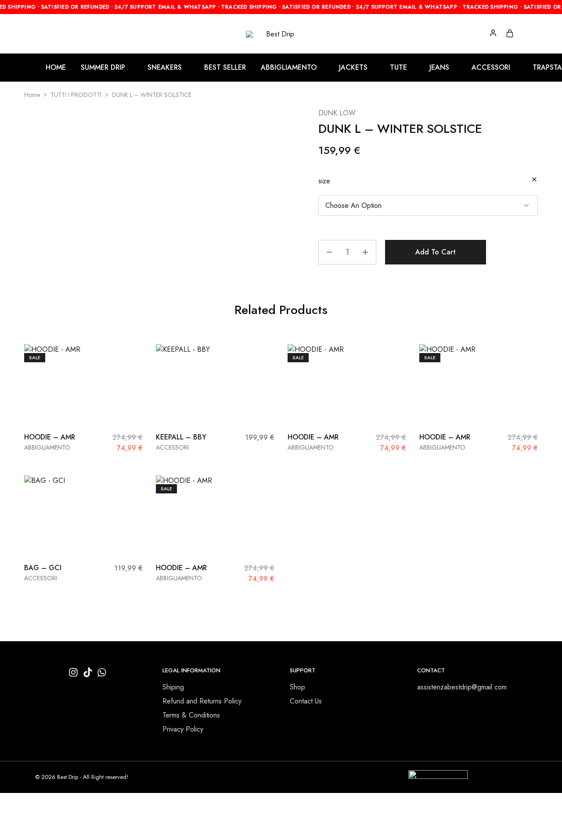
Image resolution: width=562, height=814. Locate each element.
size (324, 181)
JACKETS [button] (353, 67)
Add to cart (435, 252)
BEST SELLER (225, 67)
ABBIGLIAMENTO (47, 447)
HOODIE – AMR (49, 437)
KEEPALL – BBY (181, 437)
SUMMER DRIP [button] (103, 67)
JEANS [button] (439, 67)
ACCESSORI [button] (491, 67)
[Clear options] (534, 180)
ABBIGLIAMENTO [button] (289, 67)
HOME (56, 67)
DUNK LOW (337, 113)
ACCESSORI (172, 447)
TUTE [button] (398, 67)
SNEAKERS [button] (165, 67)
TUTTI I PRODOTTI (75, 94)
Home (32, 94)
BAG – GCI (42, 568)
